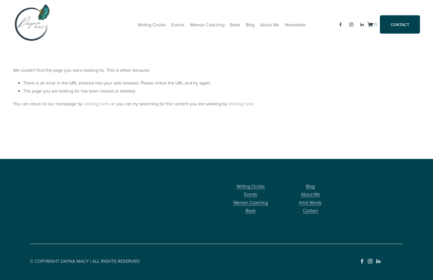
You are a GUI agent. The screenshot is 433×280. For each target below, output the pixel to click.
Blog (250, 25)
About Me (310, 194)
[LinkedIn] (361, 24)
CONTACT (400, 24)
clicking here (96, 104)
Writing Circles (152, 25)
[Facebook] (340, 24)
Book (235, 25)
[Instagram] (351, 24)
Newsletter (295, 25)
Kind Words (310, 202)
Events (177, 25)
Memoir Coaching (207, 25)
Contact (310, 210)
